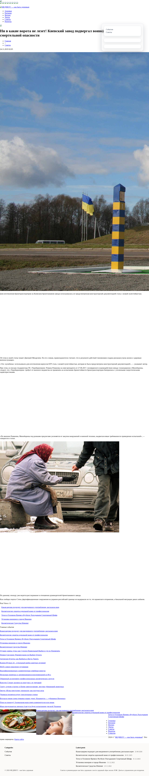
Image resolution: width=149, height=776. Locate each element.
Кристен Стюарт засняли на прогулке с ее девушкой (20, 683)
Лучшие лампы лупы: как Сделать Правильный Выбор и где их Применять (30, 651)
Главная (8, 41)
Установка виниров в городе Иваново (16, 619)
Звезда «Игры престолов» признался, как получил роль (22, 691)
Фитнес (8, 15)
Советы (8, 19)
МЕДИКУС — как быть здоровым (128, 737)
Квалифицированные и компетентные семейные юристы (23, 671)
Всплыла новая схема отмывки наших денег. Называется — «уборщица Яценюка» (33, 698)
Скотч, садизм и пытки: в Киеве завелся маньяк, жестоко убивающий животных (32, 687)
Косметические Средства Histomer (15, 623)
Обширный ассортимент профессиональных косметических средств (27, 679)
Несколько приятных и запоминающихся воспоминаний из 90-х (25, 675)
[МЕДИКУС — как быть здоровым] (14, 7)
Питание (8, 13)
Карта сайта (19, 739)
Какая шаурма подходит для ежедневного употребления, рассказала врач (30, 607)
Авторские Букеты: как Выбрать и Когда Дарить (19, 659)
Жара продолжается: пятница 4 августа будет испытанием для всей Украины (30, 706)
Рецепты (8, 22)
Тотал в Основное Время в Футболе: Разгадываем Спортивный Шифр (29, 615)
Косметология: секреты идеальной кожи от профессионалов (25, 611)
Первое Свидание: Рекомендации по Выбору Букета (21, 655)
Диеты (7, 17)
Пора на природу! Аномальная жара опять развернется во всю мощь (27, 702)
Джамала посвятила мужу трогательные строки (19, 695)
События (111, 733)
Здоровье (8, 11)
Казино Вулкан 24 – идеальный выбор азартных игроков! (23, 663)
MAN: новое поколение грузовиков (14, 667)
